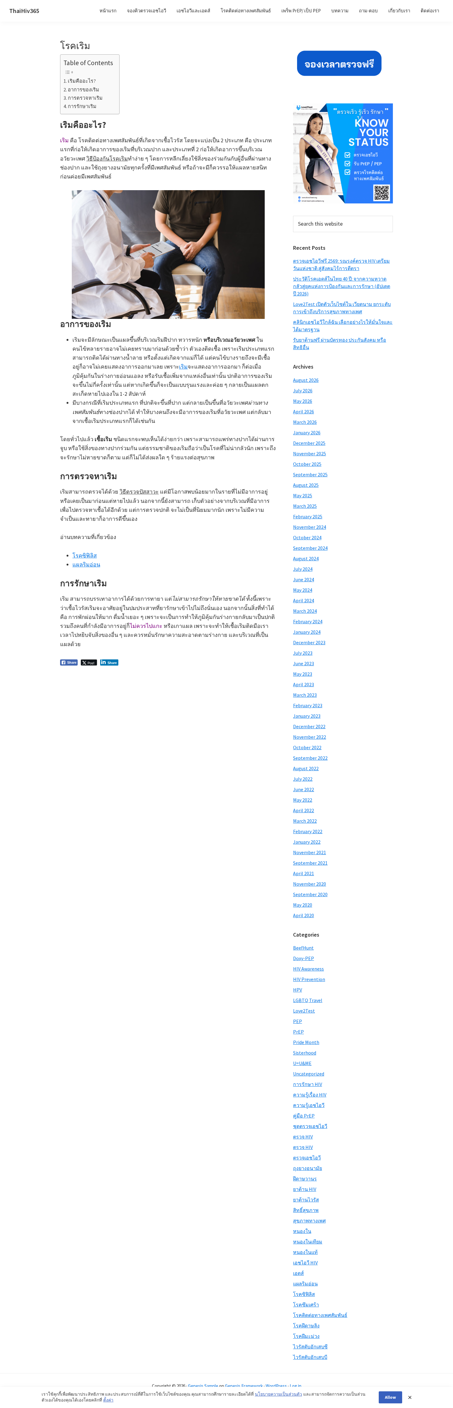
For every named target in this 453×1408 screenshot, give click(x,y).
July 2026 (302, 390)
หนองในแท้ (305, 1252)
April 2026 (303, 411)
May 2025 (302, 495)
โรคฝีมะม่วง (306, 1336)
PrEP (298, 1032)
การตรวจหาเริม (85, 98)
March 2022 (305, 821)
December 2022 (309, 726)
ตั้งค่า (108, 1400)
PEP (297, 1021)
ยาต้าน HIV (304, 1189)
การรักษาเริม (82, 106)
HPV (297, 990)
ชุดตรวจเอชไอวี (310, 1126)
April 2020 (303, 915)
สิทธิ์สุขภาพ (306, 1210)
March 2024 (305, 611)
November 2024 (309, 527)
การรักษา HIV (307, 1084)
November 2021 (309, 852)
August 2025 (306, 485)
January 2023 (306, 716)
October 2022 (307, 747)
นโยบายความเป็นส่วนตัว (278, 1394)
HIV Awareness (308, 969)
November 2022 (309, 737)
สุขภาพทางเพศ (309, 1221)
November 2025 (309, 453)
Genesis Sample (203, 1386)
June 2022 (303, 789)
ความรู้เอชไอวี (308, 1105)
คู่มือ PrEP (304, 1116)
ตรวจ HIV (303, 1137)
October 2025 (307, 464)
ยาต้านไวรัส (306, 1200)
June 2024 (303, 579)
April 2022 (303, 810)
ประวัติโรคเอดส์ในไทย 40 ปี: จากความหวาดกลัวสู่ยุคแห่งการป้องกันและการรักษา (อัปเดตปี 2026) (341, 286)
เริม (183, 366)
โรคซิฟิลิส (84, 555)
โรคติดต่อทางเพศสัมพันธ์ (320, 1315)
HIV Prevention (309, 979)
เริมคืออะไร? (82, 81)
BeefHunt (303, 948)
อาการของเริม (83, 89)
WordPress (276, 1386)
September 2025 (310, 474)
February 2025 (307, 516)
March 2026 (305, 422)
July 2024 (302, 569)
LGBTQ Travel (307, 1000)
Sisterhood (304, 1053)
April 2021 (303, 873)
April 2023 (303, 684)
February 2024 (307, 621)
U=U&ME (302, 1063)
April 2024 (303, 600)
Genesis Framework (244, 1386)
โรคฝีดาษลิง (306, 1325)
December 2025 (309, 443)
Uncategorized (308, 1074)
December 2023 (309, 642)
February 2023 (307, 705)
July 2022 (302, 779)
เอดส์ (298, 1273)
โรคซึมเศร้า (306, 1304)
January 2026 (306, 432)
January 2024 (306, 632)
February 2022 (307, 831)
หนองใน (302, 1231)
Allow (390, 1397)
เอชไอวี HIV (305, 1263)
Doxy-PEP (303, 958)
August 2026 (306, 380)
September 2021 (310, 863)
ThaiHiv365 (24, 11)
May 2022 (302, 800)
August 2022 (306, 768)
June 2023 (303, 663)
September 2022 (310, 758)
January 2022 (306, 842)
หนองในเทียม (307, 1242)
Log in (295, 1386)
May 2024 (302, 590)
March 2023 (305, 695)
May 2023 (302, 674)
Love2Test (304, 1011)
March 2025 (305, 506)
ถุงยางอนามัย (307, 1168)
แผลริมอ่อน (86, 564)
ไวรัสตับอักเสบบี (310, 1357)
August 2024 (306, 558)
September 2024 (310, 548)
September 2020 (310, 894)
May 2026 (302, 401)
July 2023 (302, 653)
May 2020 (302, 905)
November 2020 (309, 884)
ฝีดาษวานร (305, 1179)
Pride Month (306, 1042)
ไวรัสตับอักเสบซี (310, 1346)
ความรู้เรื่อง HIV (309, 1095)
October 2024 (307, 537)
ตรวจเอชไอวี (307, 1158)
